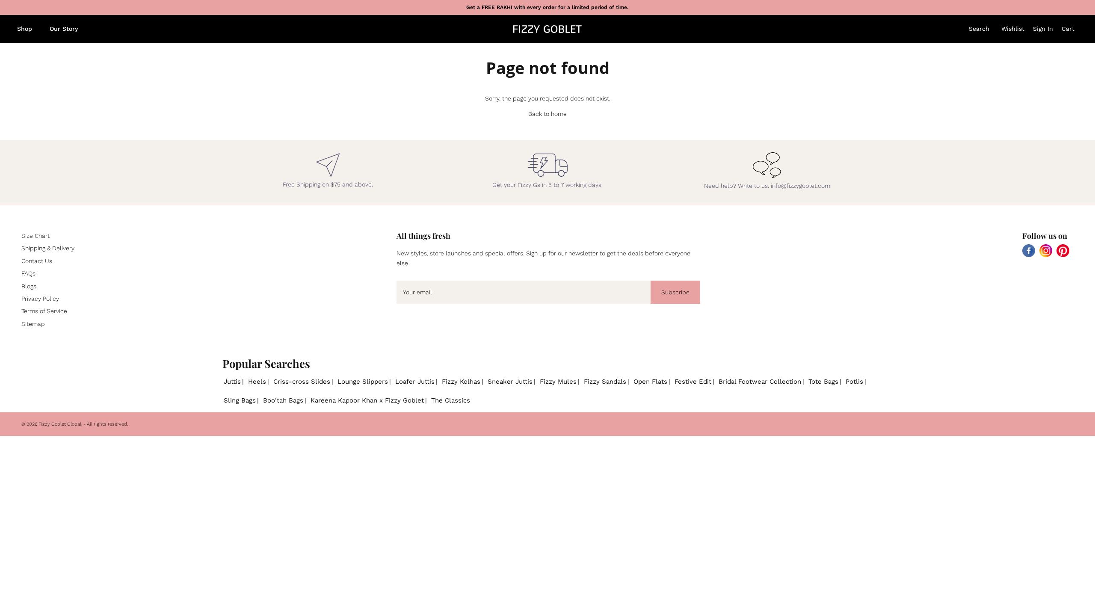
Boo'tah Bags (283, 400)
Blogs (28, 286)
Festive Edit (693, 381)
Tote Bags (823, 381)
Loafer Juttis (415, 381)
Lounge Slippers (362, 381)
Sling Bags (240, 400)
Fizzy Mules (558, 381)
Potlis (854, 381)
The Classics (450, 400)
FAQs (28, 273)
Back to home (547, 113)
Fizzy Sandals (605, 381)
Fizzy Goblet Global (59, 424)
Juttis (232, 381)
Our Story (64, 28)
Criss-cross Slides (301, 381)
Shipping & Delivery (47, 248)
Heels (257, 381)
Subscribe (675, 292)
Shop (24, 28)
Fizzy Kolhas (461, 381)
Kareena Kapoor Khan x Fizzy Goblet (367, 400)
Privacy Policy (40, 298)
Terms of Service (44, 311)
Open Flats (650, 381)
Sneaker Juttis (510, 381)
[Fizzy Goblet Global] (547, 29)
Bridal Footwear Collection (760, 381)
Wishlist (1012, 28)
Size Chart (35, 235)
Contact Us (36, 261)
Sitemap (33, 323)
